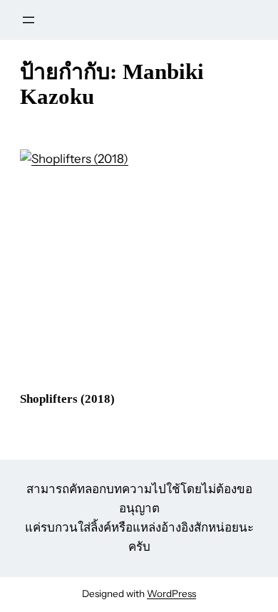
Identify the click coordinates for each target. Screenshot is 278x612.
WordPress (171, 593)
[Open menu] (28, 19)
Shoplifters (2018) (67, 399)
